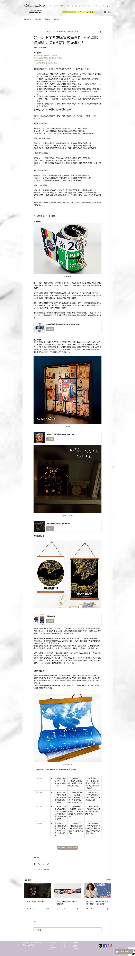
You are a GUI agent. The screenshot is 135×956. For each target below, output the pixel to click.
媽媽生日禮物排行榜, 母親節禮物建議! (66, 903)
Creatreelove (35, 5)
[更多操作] (100, 32)
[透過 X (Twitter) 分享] (39, 864)
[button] (35, 12)
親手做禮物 (38, 19)
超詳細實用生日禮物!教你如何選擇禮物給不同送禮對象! (97, 903)
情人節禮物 (52, 947)
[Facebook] (105, 945)
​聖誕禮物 (52, 949)
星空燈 (63, 947)
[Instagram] (110, 945)
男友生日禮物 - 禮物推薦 (36, 902)
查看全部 (108, 880)
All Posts (27, 19)
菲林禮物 (63, 946)
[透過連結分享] (48, 864)
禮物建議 (47, 19)
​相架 (62, 949)
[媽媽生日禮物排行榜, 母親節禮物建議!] (67, 890)
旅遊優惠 (56, 19)
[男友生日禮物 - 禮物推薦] (37, 890)
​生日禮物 (52, 946)
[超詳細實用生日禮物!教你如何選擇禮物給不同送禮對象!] (97, 890)
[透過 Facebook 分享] (34, 864)
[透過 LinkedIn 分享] (43, 864)
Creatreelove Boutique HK (36, 10)
